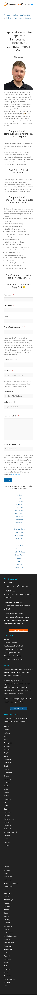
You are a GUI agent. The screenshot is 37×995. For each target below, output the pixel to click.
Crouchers (19, 507)
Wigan (6, 972)
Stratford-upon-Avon (11, 936)
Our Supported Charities (12, 653)
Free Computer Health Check (13, 646)
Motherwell (8, 880)
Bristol (6, 756)
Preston (6, 910)
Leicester (7, 842)
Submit (8, 480)
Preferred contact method (13, 444)
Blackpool (7, 746)
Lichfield (6, 845)
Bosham (19, 498)
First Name (9, 295)
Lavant (19, 526)
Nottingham (8, 893)
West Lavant (19, 535)
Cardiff (6, 766)
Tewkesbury (8, 949)
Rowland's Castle (19, 552)
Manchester (8, 877)
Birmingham (8, 743)
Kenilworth (7, 829)
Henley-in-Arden (9, 819)
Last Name (9, 306)
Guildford (7, 816)
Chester (6, 776)
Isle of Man (7, 826)
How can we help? (11, 416)
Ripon (6, 913)
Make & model (9, 402)
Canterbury (7, 763)
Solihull (6, 929)
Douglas (6, 792)
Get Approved (18, 708)
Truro (5, 953)
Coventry (7, 783)
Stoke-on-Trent (9, 943)
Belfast (6, 740)
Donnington (19, 510)
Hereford (7, 822)
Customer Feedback (10, 643)
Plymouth (7, 903)
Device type (8, 391)
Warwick (7, 963)
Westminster (8, 969)
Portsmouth (8, 906)
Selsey (19, 558)
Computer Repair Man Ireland (14, 659)
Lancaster (7, 835)
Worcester (7, 982)
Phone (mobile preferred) (14, 327)
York (5, 986)
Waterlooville (19, 567)
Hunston (19, 523)
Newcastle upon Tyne (11, 883)
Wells (5, 966)
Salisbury (7, 920)
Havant (19, 561)
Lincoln (6, 867)
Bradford (7, 749)
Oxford (6, 896)
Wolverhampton (9, 979)
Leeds (6, 839)
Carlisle (6, 769)
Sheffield (7, 923)
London (6, 873)
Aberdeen (7, 726)
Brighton (7, 753)
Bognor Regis (19, 555)
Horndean (19, 564)
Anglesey (7, 733)
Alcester (6, 730)
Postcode (8, 371)
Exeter (6, 806)
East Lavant (19, 517)
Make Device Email (11, 360)
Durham (6, 796)
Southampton (8, 933)
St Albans (7, 939)
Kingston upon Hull (10, 832)
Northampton (8, 886)
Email (7, 316)
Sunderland (8, 946)
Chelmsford (8, 773)
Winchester (7, 976)
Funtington (19, 520)
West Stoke (19, 538)
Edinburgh (7, 799)
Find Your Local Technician (18, 630)
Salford (6, 916)
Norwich (6, 890)
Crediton (7, 786)
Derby (6, 789)
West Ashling (19, 532)
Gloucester (7, 812)
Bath (5, 736)
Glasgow (7, 809)
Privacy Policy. (15, 474)
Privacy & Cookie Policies (12, 656)
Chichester (19, 501)
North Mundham (19, 529)
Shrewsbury (8, 926)
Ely (5, 802)
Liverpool (7, 870)
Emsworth (19, 549)
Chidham (19, 504)
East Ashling (19, 513)
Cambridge (7, 759)
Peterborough (8, 900)
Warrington (7, 959)
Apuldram (19, 495)
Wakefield (7, 956)
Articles (6, 639)
